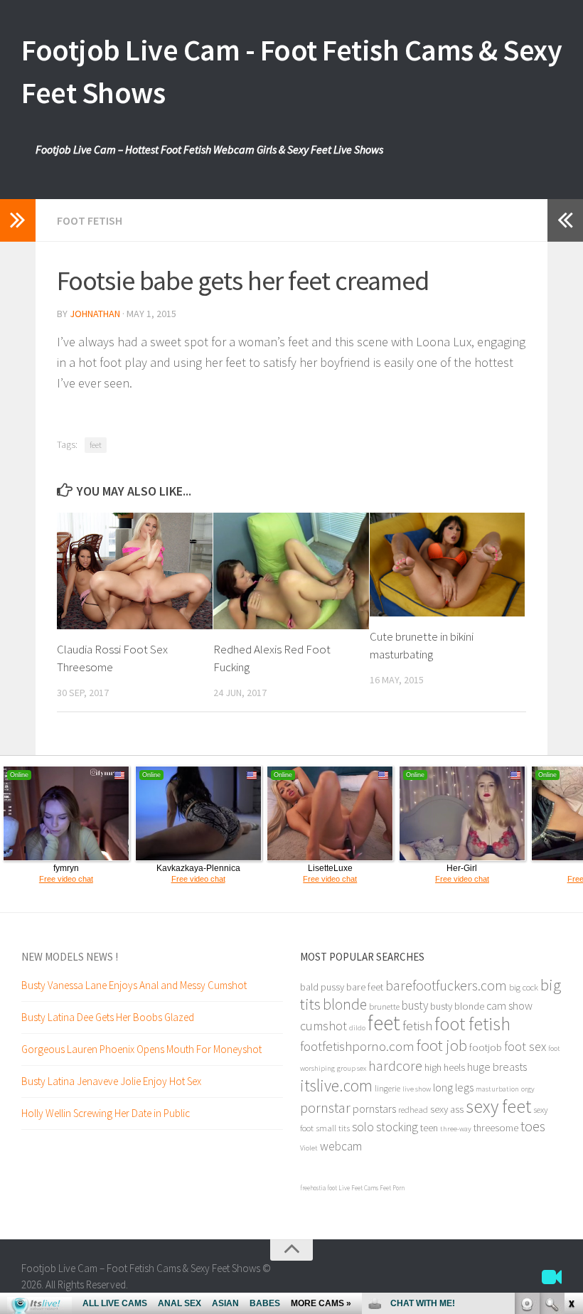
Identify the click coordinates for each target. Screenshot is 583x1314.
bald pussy (322, 987)
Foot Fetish (89, 220)
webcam (341, 1146)
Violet (309, 1148)
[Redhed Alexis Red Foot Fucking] (291, 571)
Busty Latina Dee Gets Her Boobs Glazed (107, 1017)
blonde (345, 1004)
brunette (384, 1006)
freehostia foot (318, 1188)
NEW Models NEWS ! (69, 956)
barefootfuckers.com (446, 985)
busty (415, 1005)
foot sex (525, 1046)
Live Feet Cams (358, 1188)
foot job (442, 1045)
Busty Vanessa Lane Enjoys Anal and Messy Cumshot (134, 985)
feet (96, 444)
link (570, 1092)
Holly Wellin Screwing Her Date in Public (105, 1113)
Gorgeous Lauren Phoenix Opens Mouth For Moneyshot (141, 1049)
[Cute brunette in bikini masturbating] (447, 564)
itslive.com (336, 1085)
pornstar (325, 1108)
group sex (351, 1068)
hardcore (395, 1065)
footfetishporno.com (357, 1045)
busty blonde (457, 1006)
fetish (417, 1025)
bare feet (364, 987)
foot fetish (472, 1023)
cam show (509, 1005)
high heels (444, 1067)
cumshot (323, 1025)
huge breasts (497, 1066)
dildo (357, 1027)
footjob (485, 1047)
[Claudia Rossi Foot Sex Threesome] (135, 571)
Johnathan (95, 313)
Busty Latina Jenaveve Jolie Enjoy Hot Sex (111, 1081)
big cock (523, 987)
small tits (333, 1127)
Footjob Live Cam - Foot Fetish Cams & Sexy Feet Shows (291, 71)
